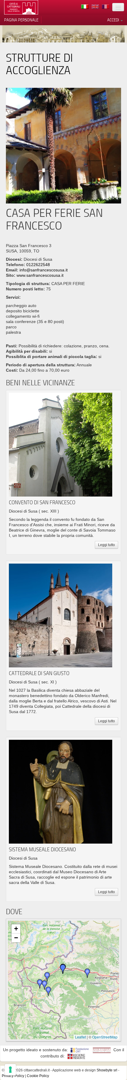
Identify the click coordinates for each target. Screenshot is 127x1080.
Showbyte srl (107, 1070)
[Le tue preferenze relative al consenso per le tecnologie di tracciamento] (10, 1069)
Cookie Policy (38, 1076)
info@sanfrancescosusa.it (43, 270)
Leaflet (80, 1036)
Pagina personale (21, 20)
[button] (47, 977)
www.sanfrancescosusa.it (40, 275)
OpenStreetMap (105, 1036)
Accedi (113, 20)
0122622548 (38, 264)
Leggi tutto (106, 545)
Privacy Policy (13, 1076)
